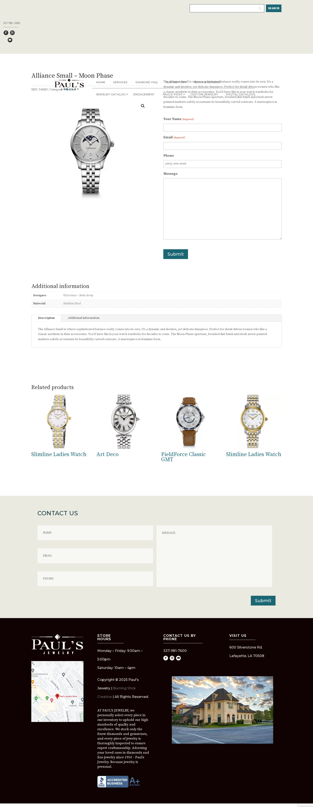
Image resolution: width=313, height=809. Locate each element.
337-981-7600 (11, 23)
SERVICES (120, 82)
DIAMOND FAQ (146, 82)
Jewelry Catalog (110, 94)
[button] (143, 106)
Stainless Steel (72, 303)
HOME (100, 82)
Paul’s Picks (172, 94)
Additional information (83, 318)
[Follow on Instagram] (12, 32)
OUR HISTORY (175, 82)
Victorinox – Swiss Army (78, 295)
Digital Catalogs (240, 94)
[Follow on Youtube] (10, 40)
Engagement (144, 94)
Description (46, 318)
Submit (176, 254)
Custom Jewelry (204, 94)
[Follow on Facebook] (6, 32)
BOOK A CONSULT (207, 82)
